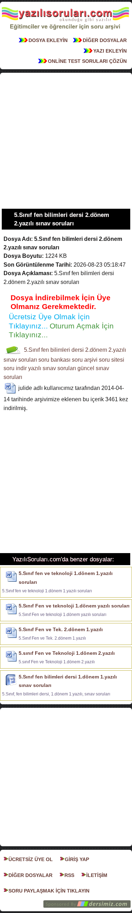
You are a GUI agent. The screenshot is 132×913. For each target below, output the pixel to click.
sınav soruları (20, 360)
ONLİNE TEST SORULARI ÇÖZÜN (87, 61)
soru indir (15, 368)
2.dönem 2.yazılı (105, 350)
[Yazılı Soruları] (65, 32)
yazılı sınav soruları (52, 368)
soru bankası (54, 360)
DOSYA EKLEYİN (48, 40)
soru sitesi (111, 360)
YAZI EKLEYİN (110, 51)
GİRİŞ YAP (77, 859)
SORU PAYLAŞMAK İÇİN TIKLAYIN (48, 891)
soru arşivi (85, 360)
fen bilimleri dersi (62, 350)
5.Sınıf (32, 350)
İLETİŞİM (96, 875)
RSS (69, 875)
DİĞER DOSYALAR (105, 40)
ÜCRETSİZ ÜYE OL (30, 859)
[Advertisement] (66, 141)
